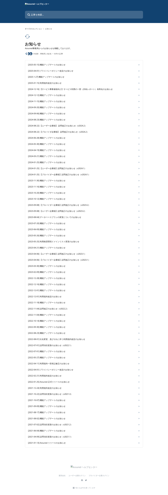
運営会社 (62, 475)
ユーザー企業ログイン (77, 475)
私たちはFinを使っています (85, 488)
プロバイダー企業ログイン (99, 475)
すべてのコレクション (33, 29)
